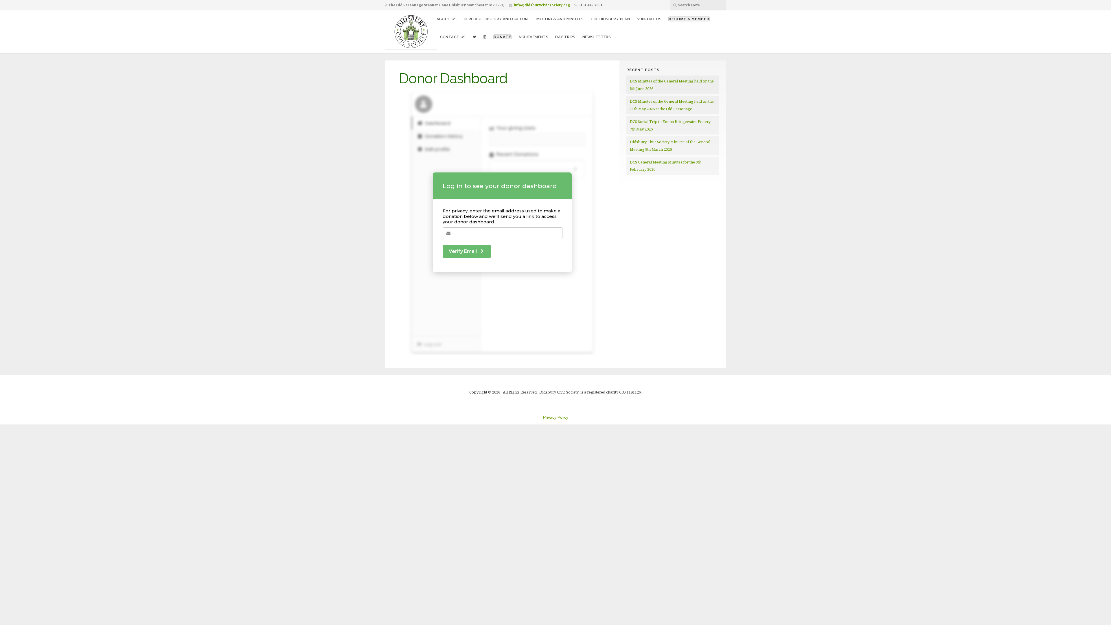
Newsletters (596, 37)
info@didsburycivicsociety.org (542, 5)
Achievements (533, 37)
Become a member (689, 19)
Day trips (565, 37)
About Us (447, 19)
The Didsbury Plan (610, 19)
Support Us (649, 19)
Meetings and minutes (560, 19)
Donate (502, 37)
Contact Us (453, 37)
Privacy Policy (555, 417)
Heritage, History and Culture (497, 19)
